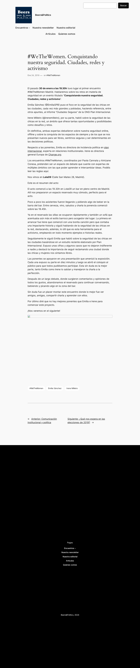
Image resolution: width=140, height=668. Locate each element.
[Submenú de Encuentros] (29, 27)
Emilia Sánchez (55, 388)
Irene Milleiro (72, 388)
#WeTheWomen (53, 75)
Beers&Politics (43, 15)
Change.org (54, 154)
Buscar (123, 5)
